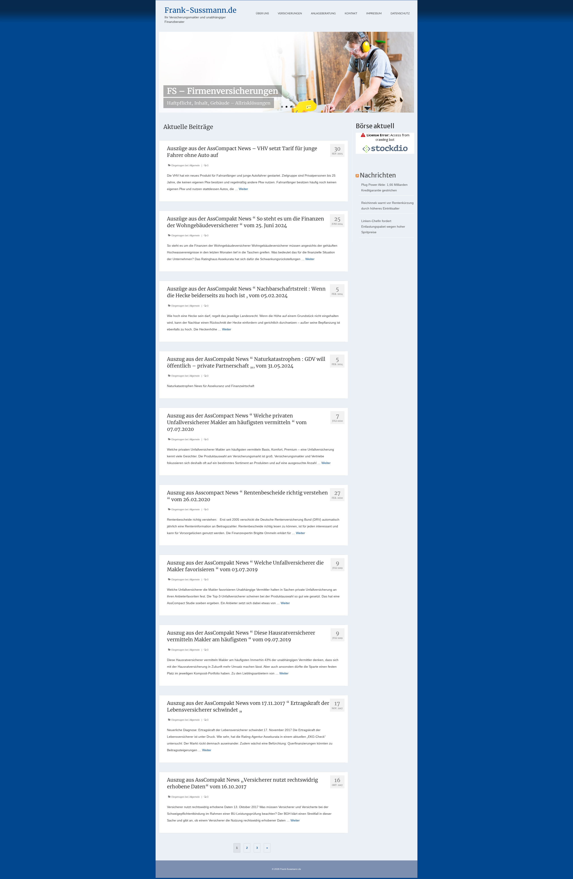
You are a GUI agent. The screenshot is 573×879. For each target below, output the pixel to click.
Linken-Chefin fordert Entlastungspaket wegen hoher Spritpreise (383, 226)
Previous (155, 72)
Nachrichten (378, 175)
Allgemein (194, 165)
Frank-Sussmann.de (200, 10)
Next (418, 72)
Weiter (243, 189)
